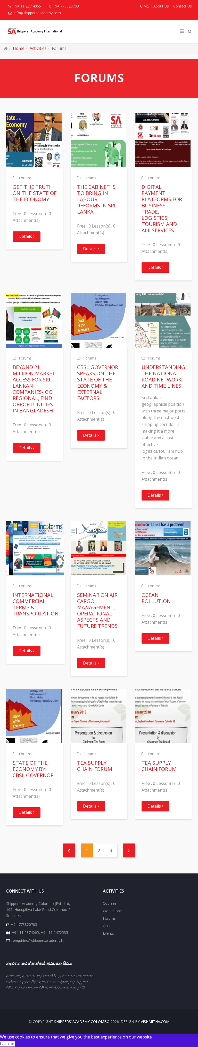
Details (26, 236)
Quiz (106, 925)
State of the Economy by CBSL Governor (33, 769)
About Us (161, 6)
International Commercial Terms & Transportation (36, 604)
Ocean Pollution (156, 598)
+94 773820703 (66, 6)
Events (108, 933)
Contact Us (182, 6)
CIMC (144, 6)
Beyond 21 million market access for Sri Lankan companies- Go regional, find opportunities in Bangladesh (34, 389)
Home (18, 48)
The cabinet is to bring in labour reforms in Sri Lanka (96, 199)
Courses (110, 903)
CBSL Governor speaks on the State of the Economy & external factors (97, 383)
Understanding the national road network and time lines (163, 376)
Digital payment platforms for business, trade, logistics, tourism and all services (162, 208)
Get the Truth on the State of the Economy (34, 193)
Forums (25, 177)
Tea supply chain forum (94, 765)
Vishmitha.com (155, 1021)
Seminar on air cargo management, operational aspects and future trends (97, 610)
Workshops (112, 910)
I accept (7, 1043)
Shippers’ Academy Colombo (82, 1021)
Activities (38, 48)
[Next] (129, 850)
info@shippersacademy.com (37, 12)
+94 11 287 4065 (27, 6)
